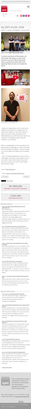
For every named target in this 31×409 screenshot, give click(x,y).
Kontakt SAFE (20, 1)
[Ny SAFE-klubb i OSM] (15, 43)
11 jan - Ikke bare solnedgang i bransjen (11, 339)
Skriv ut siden (10, 181)
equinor (8, 173)
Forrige (5, 177)
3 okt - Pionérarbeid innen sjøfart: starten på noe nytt (14, 226)
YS (15, 1)
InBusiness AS (12, 406)
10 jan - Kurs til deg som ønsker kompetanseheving (13, 352)
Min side (12, 1)
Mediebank (26, 1)
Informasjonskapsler (24, 404)
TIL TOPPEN (21, 404)
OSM (18, 173)
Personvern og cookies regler (22, 396)
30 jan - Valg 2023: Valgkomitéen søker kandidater (13, 294)
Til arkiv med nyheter (7, 367)
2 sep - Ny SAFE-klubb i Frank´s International (12, 261)
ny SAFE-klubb (13, 173)
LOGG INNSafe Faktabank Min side (15, 196)
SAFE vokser (21, 173)
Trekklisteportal (6, 1)
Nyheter (7, 169)
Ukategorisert (12, 169)
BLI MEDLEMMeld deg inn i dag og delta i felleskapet (15, 187)
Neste (25, 177)
